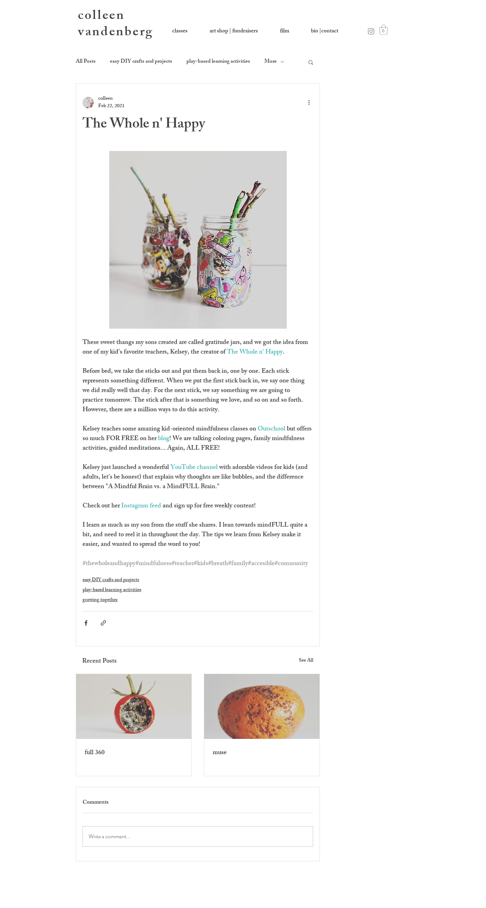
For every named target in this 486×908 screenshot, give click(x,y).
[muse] (261, 706)
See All (306, 661)
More (270, 62)
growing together (100, 600)
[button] (383, 30)
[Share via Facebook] (86, 623)
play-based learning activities (218, 62)
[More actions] (309, 102)
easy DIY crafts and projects (141, 62)
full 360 (95, 753)
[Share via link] (103, 623)
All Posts (86, 62)
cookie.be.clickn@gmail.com (383, 899)
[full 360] (133, 706)
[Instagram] (371, 31)
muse (220, 753)
